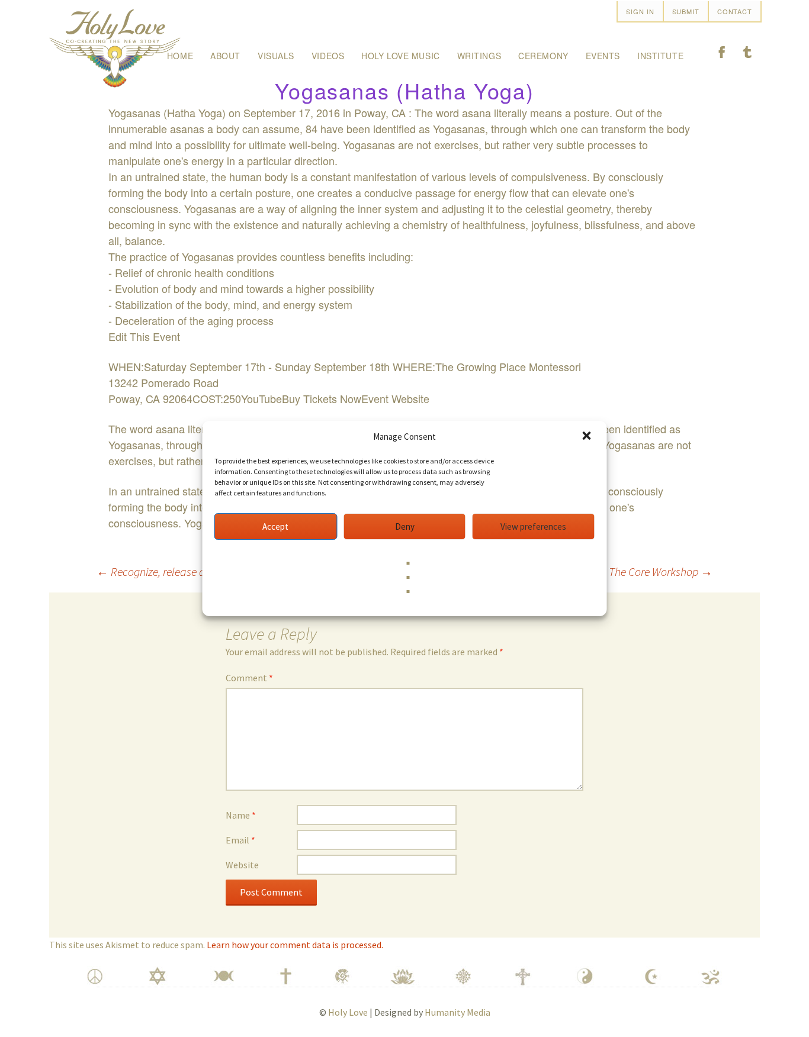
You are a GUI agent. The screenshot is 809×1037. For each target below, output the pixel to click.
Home (180, 56)
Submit (685, 11)
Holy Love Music (400, 56)
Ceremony (543, 56)
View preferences (533, 526)
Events (603, 56)
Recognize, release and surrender (181, 571)
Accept (275, 526)
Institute (660, 56)
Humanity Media (457, 1012)
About (225, 56)
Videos (328, 56)
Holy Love (348, 1012)
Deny (405, 526)
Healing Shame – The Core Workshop (619, 571)
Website (242, 865)
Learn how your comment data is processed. (295, 945)
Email (240, 840)
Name (241, 815)
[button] (588, 437)
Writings (479, 56)
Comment (249, 678)
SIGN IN (640, 11)
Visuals (276, 56)
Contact (734, 11)
